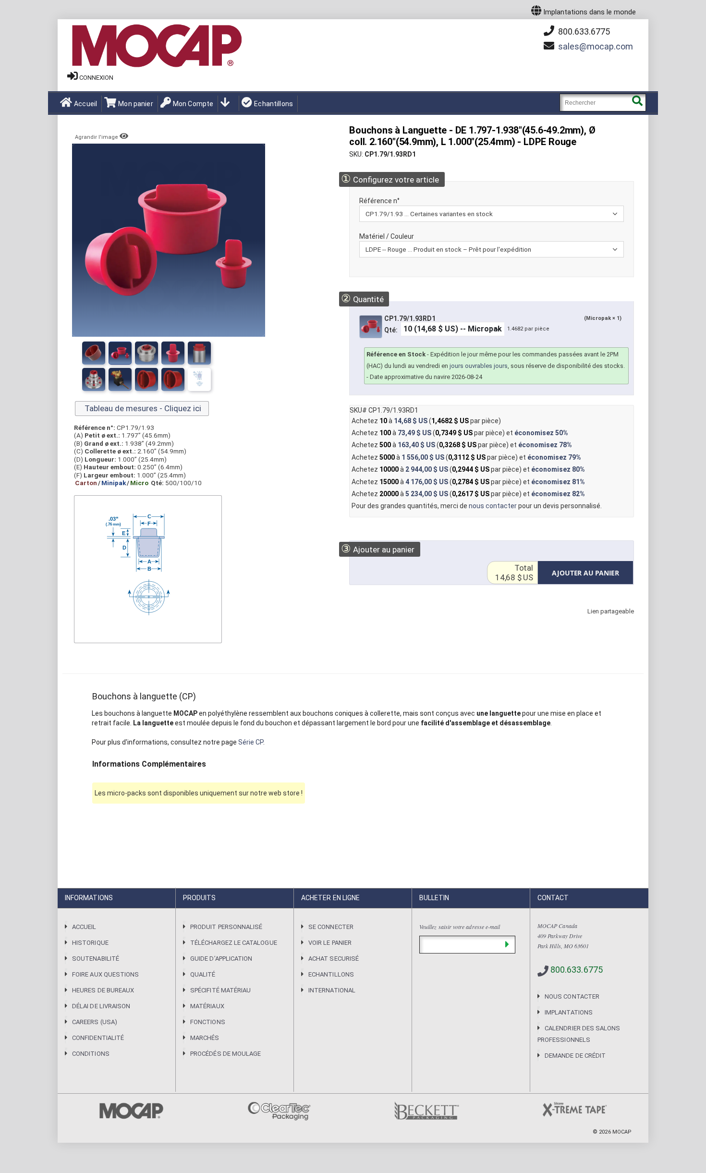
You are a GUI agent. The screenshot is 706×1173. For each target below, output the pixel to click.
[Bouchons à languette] (93, 353)
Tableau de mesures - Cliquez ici (142, 408)
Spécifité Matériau (220, 990)
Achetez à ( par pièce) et (460, 433)
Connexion (96, 77)
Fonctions (207, 1022)
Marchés (204, 1037)
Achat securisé (333, 958)
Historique (90, 942)
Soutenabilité (95, 958)
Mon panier (135, 104)
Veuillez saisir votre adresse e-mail (459, 926)
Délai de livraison (101, 1006)
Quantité (362, 298)
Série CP (250, 742)
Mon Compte (193, 104)
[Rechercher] (637, 102)
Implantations (569, 1012)
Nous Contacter (572, 996)
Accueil (85, 104)
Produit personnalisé (226, 926)
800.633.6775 (583, 31)
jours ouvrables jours (479, 365)
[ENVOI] (507, 944)
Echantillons (273, 104)
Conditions (91, 1053)
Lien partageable (596, 621)
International (331, 990)
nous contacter (493, 506)
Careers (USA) (94, 1022)
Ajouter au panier (377, 548)
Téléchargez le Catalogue (233, 942)
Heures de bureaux (103, 990)
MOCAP (622, 1132)
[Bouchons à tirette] (93, 379)
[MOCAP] (156, 46)
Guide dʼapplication (221, 958)
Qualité (202, 974)
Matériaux (207, 1006)
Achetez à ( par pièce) (426, 421)
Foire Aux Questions (105, 974)
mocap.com (595, 46)
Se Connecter (330, 926)
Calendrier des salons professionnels (578, 1034)
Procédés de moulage (225, 1053)
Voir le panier (330, 942)
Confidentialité (98, 1037)
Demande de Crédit (575, 1055)
